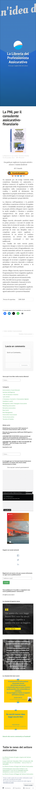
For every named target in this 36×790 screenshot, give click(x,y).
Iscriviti (6, 582)
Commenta (24, 365)
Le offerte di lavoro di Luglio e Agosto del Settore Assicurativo (17, 758)
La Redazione (6, 156)
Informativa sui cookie (8, 782)
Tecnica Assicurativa (8, 417)
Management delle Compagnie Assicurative (15, 403)
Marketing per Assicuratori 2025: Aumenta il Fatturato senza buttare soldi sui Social (15, 428)
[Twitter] (18, 560)
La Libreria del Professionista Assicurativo (18, 57)
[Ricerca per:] (11, 380)
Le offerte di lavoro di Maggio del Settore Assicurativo (18, 774)
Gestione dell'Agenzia (9, 392)
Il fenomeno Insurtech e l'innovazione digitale (16, 399)
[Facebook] (18, 555)
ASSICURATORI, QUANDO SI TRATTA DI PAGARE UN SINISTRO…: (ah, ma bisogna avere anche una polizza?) (17, 443)
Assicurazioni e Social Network (11, 390)
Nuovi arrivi (6, 410)
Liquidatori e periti (8, 401)
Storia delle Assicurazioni (10, 414)
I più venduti (14, 156)
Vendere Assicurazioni (25, 334)
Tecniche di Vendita (24, 156)
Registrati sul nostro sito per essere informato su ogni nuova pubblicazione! (17, 574)
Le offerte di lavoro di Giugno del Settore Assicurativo (18, 766)
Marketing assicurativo (9, 406)
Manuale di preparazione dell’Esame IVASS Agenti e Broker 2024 (17, 432)
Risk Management (8, 412)
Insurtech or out (7, 447)
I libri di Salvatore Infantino (10, 394)
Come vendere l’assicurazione (13, 331)
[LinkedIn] (18, 564)
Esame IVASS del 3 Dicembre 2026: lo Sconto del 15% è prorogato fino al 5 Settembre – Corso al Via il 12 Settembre (18, 762)
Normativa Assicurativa (9, 408)
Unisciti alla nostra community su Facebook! (16, 736)
